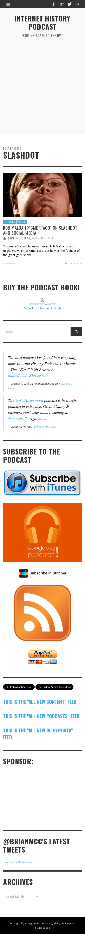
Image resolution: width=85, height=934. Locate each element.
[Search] (8, 4)
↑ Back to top (42, 927)
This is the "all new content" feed (39, 701)
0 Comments (74, 263)
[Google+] (61, 4)
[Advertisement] (42, 86)
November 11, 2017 (42, 238)
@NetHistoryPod (29, 400)
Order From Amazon (42, 304)
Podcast (21, 221)
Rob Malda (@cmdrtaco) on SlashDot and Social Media (40, 230)
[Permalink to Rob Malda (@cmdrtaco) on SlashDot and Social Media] (42, 195)
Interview (9, 221)
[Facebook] (54, 4)
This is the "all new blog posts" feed (38, 733)
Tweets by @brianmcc (18, 862)
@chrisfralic (18, 418)
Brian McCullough (19, 238)
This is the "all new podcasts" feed (41, 716)
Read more (9, 263)
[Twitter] (69, 4)
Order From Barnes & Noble (42, 308)
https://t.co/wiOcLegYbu (27, 375)
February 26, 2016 (45, 427)
